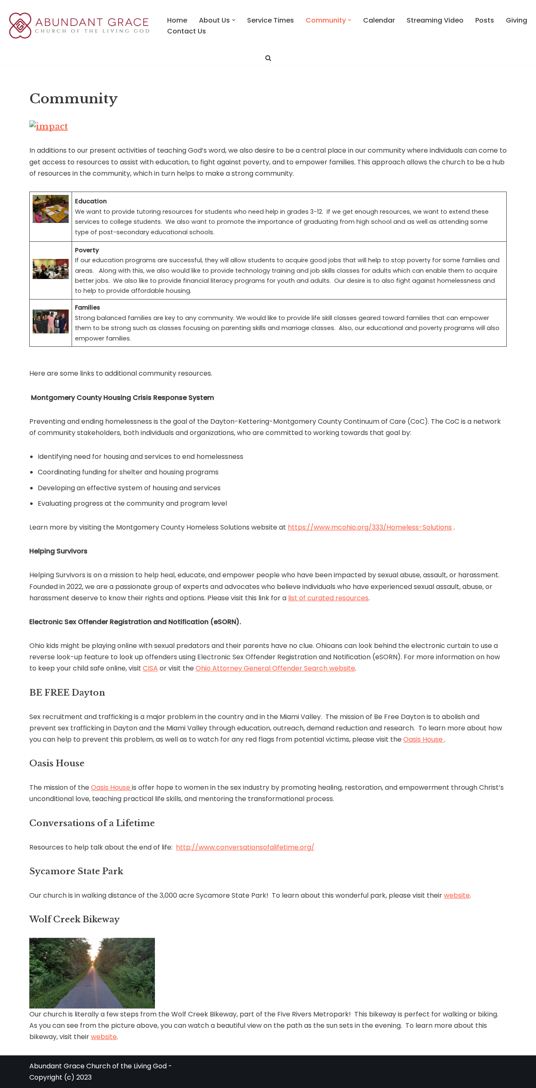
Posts (484, 20)
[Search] (268, 58)
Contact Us (186, 31)
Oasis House (423, 739)
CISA (150, 668)
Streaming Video (435, 20)
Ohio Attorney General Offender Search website (275, 668)
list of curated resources (328, 598)
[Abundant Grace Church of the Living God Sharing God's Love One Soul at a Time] (79, 26)
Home (177, 20)
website (457, 895)
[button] (233, 20)
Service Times (270, 20)
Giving (516, 20)
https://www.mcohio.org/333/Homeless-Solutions (370, 527)
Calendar (379, 20)
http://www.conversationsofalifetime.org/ (245, 847)
